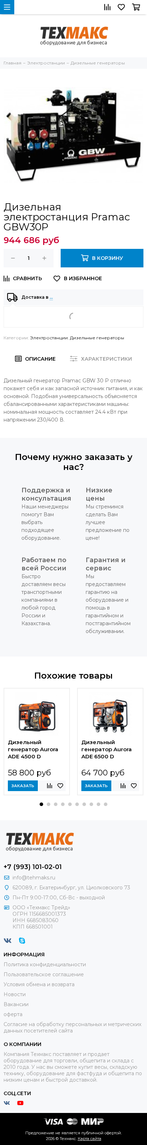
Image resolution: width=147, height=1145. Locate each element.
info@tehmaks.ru (33, 877)
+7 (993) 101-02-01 (33, 867)
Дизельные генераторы (97, 337)
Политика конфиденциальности (45, 964)
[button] (41, 804)
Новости (15, 994)
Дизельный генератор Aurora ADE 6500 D (106, 749)
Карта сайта (89, 1138)
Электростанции (49, 337)
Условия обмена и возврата (39, 984)
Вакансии (16, 1004)
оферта (13, 1014)
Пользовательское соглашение (44, 974)
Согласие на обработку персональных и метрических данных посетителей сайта (72, 1027)
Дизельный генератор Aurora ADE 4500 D (33, 749)
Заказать (22, 785)
